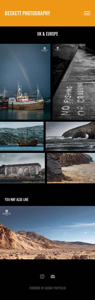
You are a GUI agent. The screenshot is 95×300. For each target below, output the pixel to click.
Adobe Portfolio (55, 288)
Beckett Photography (27, 13)
